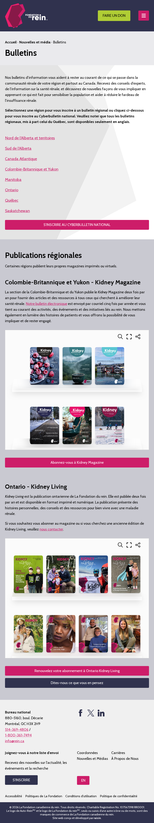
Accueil (11, 42)
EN (83, 780)
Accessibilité (13, 796)
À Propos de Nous (125, 758)
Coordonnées (87, 753)
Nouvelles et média (35, 42)
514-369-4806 (16, 729)
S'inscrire (21, 780)
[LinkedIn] (100, 712)
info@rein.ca (14, 741)
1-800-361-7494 (18, 735)
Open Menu (143, 16)
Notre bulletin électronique (46, 304)
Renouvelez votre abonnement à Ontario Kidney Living (77, 671)
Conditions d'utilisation (81, 796)
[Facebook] (80, 712)
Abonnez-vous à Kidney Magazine (77, 462)
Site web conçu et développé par (77, 818)
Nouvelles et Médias (92, 758)
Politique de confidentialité (118, 796)
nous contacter (51, 529)
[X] (90, 712)
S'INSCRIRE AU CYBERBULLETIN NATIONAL (77, 225)
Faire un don (114, 15)
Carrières (118, 753)
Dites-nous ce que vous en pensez (77, 683)
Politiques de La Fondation (43, 796)
